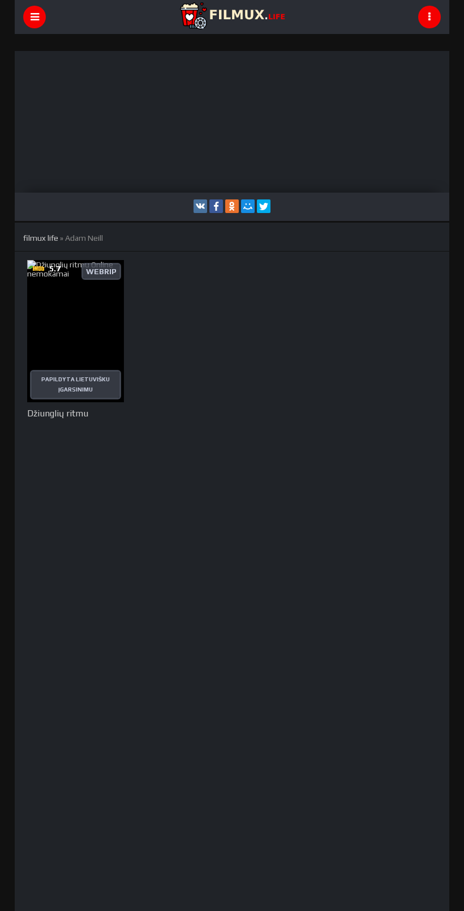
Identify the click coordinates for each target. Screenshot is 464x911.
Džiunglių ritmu (57, 413)
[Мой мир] (248, 206)
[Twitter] (263, 206)
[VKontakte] (200, 206)
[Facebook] (216, 206)
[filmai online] (232, 17)
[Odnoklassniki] (232, 206)
